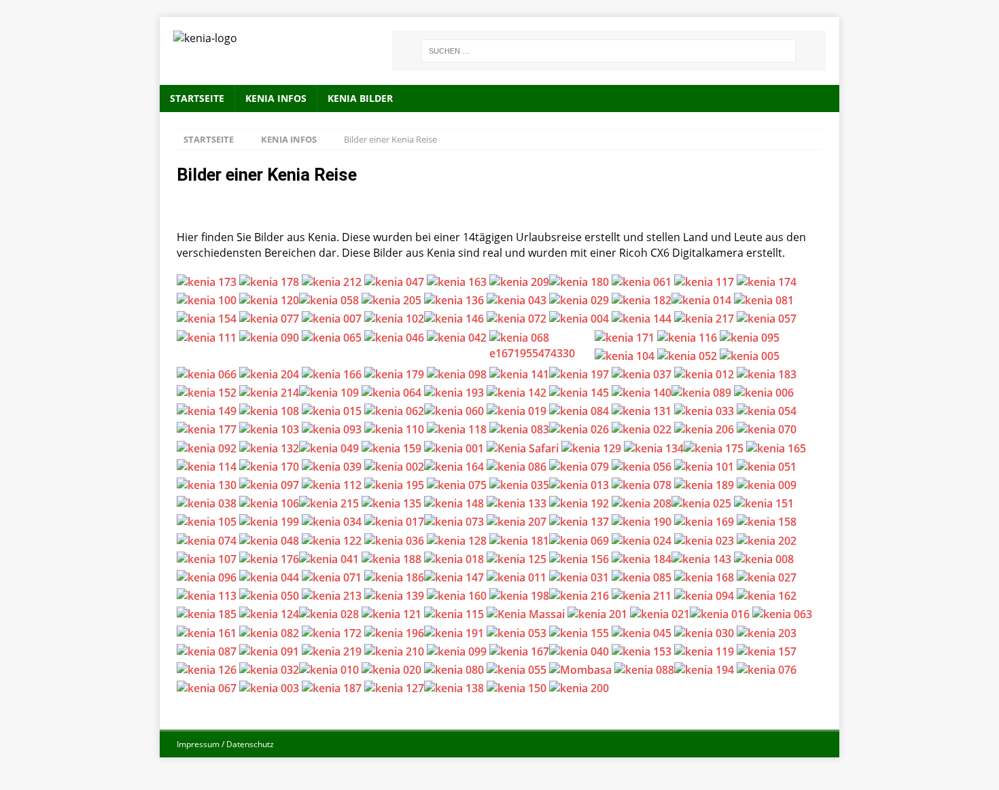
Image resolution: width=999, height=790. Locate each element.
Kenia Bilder (360, 98)
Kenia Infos (275, 98)
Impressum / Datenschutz (225, 744)
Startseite (197, 98)
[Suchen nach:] (608, 50)
